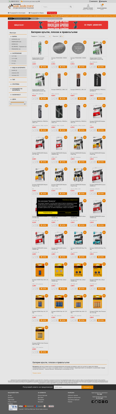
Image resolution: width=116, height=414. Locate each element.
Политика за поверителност (70, 199)
